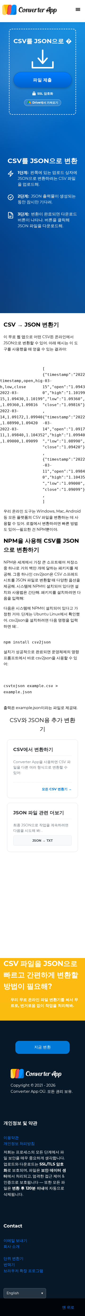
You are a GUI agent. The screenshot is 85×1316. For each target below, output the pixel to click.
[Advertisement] (42, 906)
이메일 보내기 (15, 1240)
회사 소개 (12, 1246)
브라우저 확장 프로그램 (23, 1271)
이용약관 (11, 1137)
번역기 (9, 1264)
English (13, 1293)
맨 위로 (68, 1307)
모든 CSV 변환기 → (57, 789)
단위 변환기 (13, 1258)
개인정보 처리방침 (19, 1143)
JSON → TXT (42, 840)
